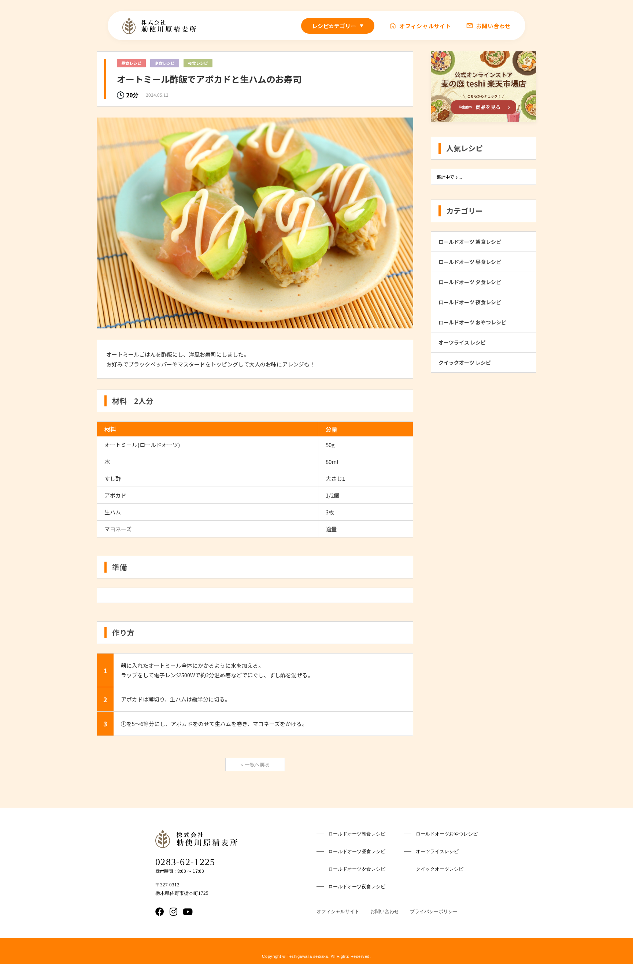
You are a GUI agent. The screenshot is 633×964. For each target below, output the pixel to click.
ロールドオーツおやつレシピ (447, 833)
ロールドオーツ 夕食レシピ (469, 282)
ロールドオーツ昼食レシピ (356, 851)
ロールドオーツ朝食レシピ (356, 833)
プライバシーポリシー (434, 911)
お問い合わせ (493, 25)
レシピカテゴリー (337, 26)
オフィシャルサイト (425, 25)
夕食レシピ (165, 63)
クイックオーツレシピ (439, 869)
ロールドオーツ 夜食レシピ (469, 302)
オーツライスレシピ (437, 851)
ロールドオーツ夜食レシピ (356, 886)
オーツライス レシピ (462, 342)
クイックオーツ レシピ (464, 362)
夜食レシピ (198, 63)
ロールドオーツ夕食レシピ (356, 869)
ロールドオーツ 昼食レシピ (469, 261)
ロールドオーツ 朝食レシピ (469, 241)
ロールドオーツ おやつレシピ (472, 322)
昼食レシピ (131, 63)
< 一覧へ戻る (255, 764)
